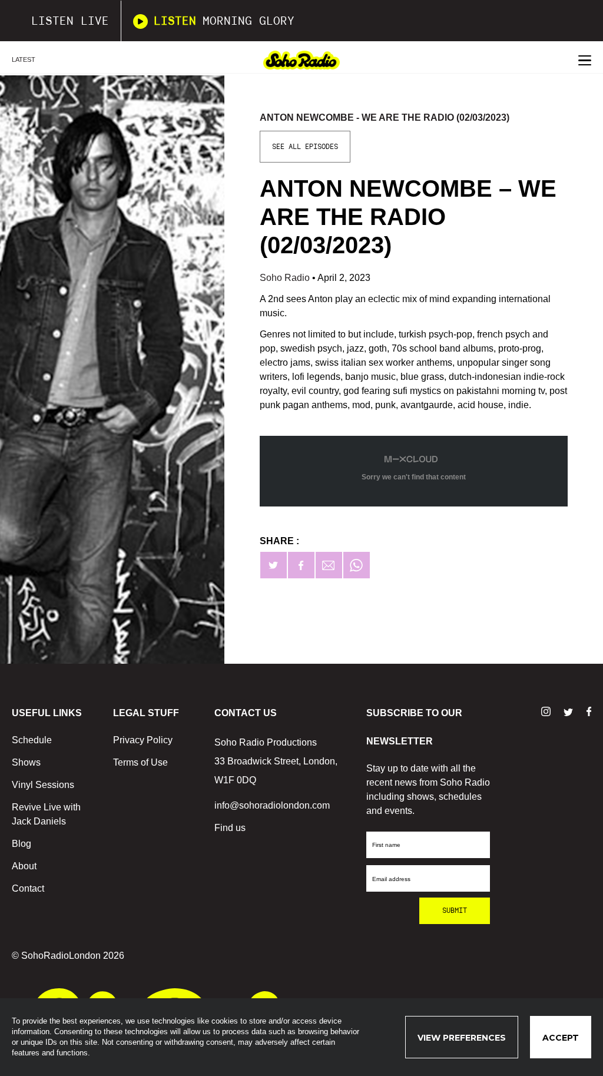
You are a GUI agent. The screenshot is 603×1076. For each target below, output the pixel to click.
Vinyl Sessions (43, 785)
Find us (230, 828)
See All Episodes (305, 146)
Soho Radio (286, 278)
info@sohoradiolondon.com (272, 805)
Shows (26, 762)
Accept (560, 1037)
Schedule (32, 740)
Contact (28, 888)
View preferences (462, 1037)
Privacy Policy (143, 740)
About (24, 866)
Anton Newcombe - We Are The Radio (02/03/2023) (384, 117)
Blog (21, 844)
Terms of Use (140, 762)
